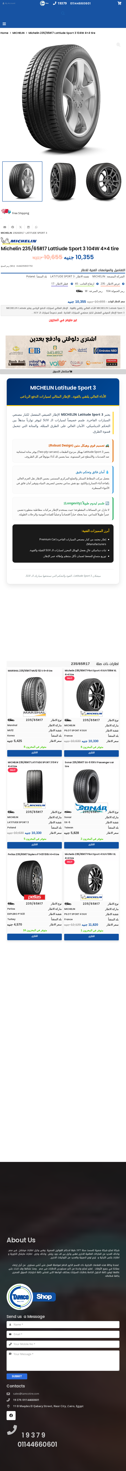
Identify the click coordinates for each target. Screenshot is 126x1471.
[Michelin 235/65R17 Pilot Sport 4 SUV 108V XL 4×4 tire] (91, 879)
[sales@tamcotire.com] (10, 1393)
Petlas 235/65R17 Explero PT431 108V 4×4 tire (33, 854)
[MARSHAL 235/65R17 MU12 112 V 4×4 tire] (34, 696)
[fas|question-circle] (123, 284)
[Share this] (13, 227)
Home (4, 33)
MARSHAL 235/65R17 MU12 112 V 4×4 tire (30, 670)
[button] (4, 23)
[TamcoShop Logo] (44, 3)
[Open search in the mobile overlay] (63, 13)
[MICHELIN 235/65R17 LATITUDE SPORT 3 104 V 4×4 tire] (34, 788)
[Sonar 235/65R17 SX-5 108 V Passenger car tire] (91, 788)
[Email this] (5, 227)
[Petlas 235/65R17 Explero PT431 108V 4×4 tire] (34, 879)
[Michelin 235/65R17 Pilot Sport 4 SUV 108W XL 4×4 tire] (91, 696)
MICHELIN (18, 33)
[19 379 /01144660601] (10, 1400)
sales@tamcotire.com (26, 1393)
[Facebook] (11, 1415)
